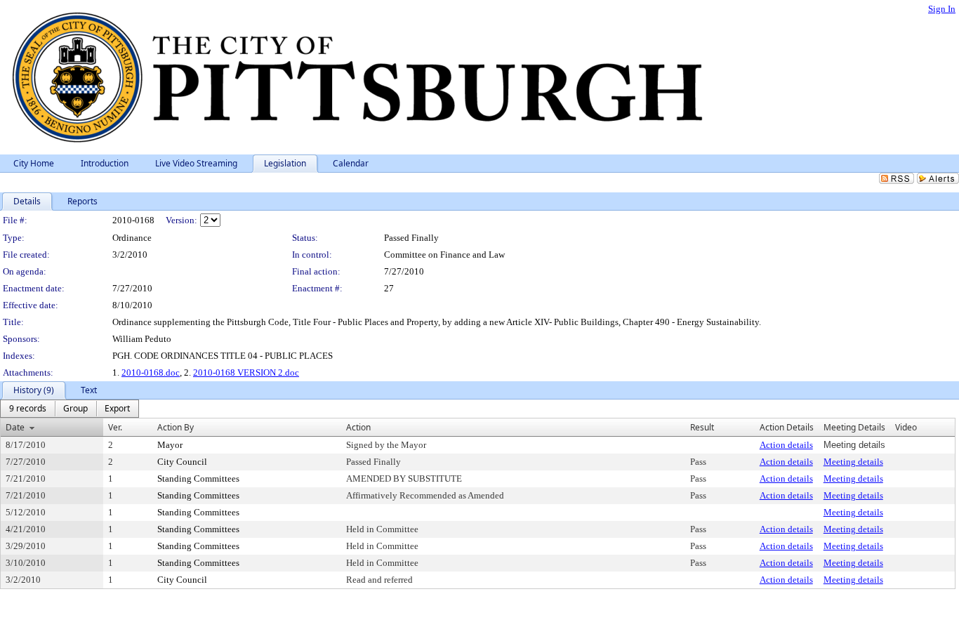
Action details (786, 445)
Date (15, 427)
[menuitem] (28, 408)
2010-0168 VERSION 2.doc (246, 372)
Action (358, 427)
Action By (175, 427)
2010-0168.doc (150, 372)
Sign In (941, 9)
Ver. (115, 427)
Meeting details (853, 461)
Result (702, 427)
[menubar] (69, 409)
